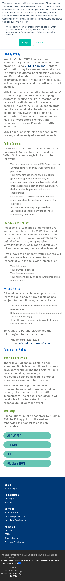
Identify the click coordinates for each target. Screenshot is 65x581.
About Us (10, 526)
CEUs (7, 534)
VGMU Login (11, 488)
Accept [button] (25, 42)
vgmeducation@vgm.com (35, 343)
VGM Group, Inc (35, 66)
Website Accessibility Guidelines (17, 561)
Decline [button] (39, 42)
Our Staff (9, 530)
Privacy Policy (11, 538)
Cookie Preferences (43, 561)
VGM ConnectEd (12, 512)
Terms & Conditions (14, 542)
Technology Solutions (15, 516)
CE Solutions (12, 495)
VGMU (8, 485)
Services (9, 509)
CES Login (9, 498)
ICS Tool (8, 502)
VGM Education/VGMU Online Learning (28, 555)
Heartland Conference (15, 520)
